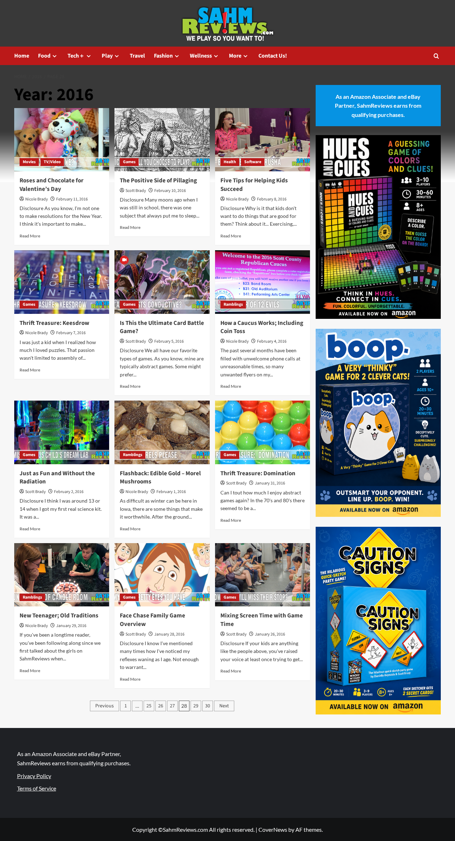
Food (44, 56)
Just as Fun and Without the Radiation (57, 477)
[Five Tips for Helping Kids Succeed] (262, 139)
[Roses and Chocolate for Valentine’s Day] (61, 139)
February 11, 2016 (72, 199)
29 (195, 705)
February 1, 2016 (171, 492)
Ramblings (233, 304)
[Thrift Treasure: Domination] (262, 432)
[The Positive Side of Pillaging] (161, 139)
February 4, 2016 (272, 341)
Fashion (163, 56)
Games (129, 162)
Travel (137, 56)
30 (207, 705)
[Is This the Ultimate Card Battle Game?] (161, 282)
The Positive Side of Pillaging (158, 180)
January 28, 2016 (169, 634)
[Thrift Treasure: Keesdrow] (61, 282)
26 (160, 705)
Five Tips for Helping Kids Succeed (254, 184)
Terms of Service (36, 788)
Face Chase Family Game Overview (152, 619)
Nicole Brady (36, 199)
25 (148, 705)
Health (230, 162)
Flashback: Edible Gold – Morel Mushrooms (160, 477)
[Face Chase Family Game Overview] (161, 574)
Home (21, 56)
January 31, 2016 (270, 483)
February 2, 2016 (69, 492)
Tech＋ (76, 56)
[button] (436, 56)
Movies (29, 162)
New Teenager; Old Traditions (59, 615)
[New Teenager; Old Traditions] (61, 574)
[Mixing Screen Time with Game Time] (262, 574)
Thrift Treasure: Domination (257, 473)
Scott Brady (135, 191)
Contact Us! (272, 56)
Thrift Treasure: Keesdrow (54, 323)
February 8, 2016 (272, 199)
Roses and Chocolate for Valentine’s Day (52, 184)
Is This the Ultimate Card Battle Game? (162, 327)
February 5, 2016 (169, 341)
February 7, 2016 (71, 333)
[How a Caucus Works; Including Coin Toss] (262, 282)
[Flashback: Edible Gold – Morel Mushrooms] (161, 432)
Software (252, 162)
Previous (104, 705)
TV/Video (52, 162)
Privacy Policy (34, 775)
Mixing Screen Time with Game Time (261, 619)
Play (107, 56)
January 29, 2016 (71, 626)
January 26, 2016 (270, 634)
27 (172, 705)
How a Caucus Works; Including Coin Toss (261, 327)
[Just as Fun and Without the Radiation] (61, 432)
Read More (30, 236)
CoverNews (272, 829)
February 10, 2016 (170, 191)
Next (224, 705)
